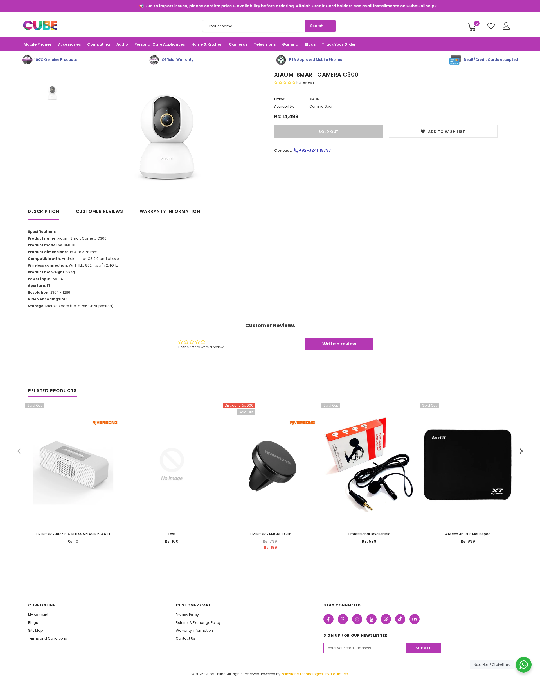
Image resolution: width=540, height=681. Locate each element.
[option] (167, 134)
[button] (285, 82)
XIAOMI (315, 99)
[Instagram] (357, 619)
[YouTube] (371, 619)
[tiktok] (400, 619)
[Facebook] (328, 619)
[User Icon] (506, 26)
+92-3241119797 (314, 150)
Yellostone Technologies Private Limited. (315, 673)
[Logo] (40, 25)
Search (316, 25)
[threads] (386, 619)
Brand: (279, 99)
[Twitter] (343, 619)
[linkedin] (415, 619)
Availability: (284, 106)
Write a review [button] (339, 344)
